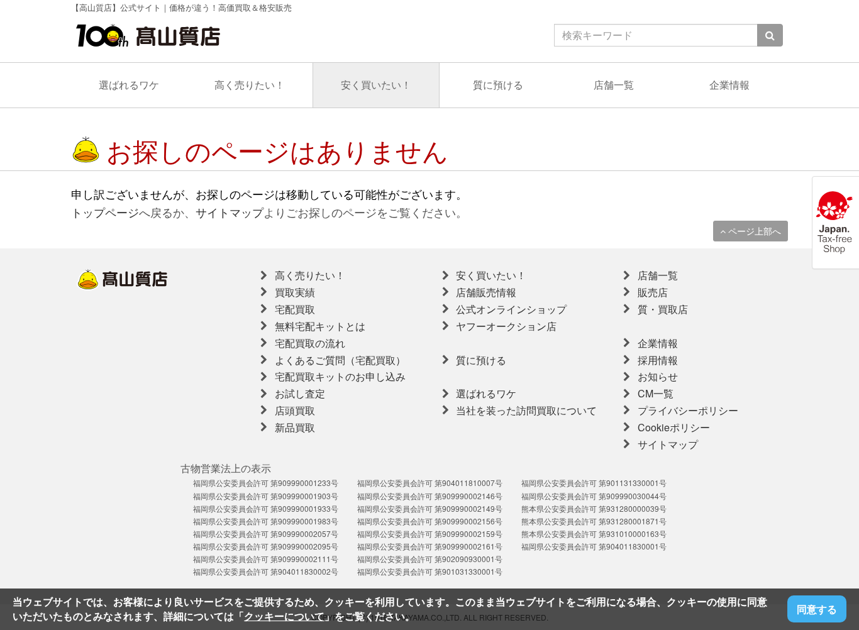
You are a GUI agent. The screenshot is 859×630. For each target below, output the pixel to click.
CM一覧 (655, 393)
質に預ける (498, 84)
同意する (817, 609)
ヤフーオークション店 (506, 326)
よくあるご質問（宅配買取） (340, 360)
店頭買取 (295, 410)
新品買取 (295, 427)
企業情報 (729, 84)
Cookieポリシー (674, 427)
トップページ (105, 212)
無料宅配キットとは (320, 326)
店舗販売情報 (486, 292)
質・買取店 (663, 309)
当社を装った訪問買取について (526, 410)
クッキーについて (284, 616)
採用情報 (658, 360)
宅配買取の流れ (310, 343)
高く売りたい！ (249, 84)
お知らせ (658, 376)
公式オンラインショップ (511, 309)
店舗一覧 (614, 84)
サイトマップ (229, 212)
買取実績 (295, 292)
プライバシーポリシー (688, 410)
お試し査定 (300, 393)
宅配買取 (295, 309)
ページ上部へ (753, 230)
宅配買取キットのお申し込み (340, 376)
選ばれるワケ (129, 84)
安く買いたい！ (376, 84)
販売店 (653, 292)
